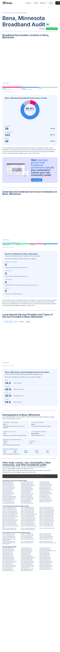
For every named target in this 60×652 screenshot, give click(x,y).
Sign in (51, 3)
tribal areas (32, 467)
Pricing (36, 3)
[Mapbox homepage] (6, 83)
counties (23, 467)
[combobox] (30, 476)
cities (19, 467)
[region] (30, 62)
